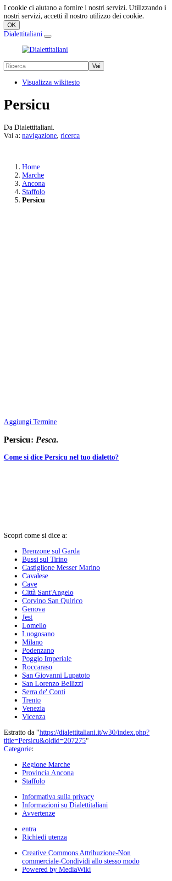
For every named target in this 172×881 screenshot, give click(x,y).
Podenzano (38, 650)
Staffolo (33, 192)
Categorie (18, 749)
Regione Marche (46, 764)
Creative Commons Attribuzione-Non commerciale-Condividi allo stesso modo (80, 857)
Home (31, 167)
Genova (33, 609)
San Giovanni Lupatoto (56, 675)
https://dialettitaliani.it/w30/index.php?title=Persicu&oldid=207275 (77, 736)
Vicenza (33, 716)
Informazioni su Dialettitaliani (65, 805)
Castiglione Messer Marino (61, 567)
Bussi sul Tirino (44, 559)
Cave (29, 584)
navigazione (39, 135)
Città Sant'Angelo (47, 592)
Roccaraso (37, 667)
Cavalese (35, 576)
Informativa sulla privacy (58, 796)
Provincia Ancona (48, 773)
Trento (31, 700)
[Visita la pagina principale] (45, 49)
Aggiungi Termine (30, 422)
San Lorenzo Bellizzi (52, 683)
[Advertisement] (86, 311)
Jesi (27, 617)
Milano (32, 642)
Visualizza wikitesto (51, 82)
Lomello (34, 625)
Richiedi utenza (44, 837)
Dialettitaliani (23, 34)
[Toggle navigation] (47, 36)
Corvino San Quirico (52, 601)
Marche (33, 175)
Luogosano (38, 634)
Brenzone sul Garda (51, 551)
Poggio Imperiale (47, 658)
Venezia (33, 708)
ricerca (70, 135)
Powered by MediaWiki (56, 869)
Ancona (33, 183)
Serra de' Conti (43, 692)
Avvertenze (38, 813)
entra (29, 829)
